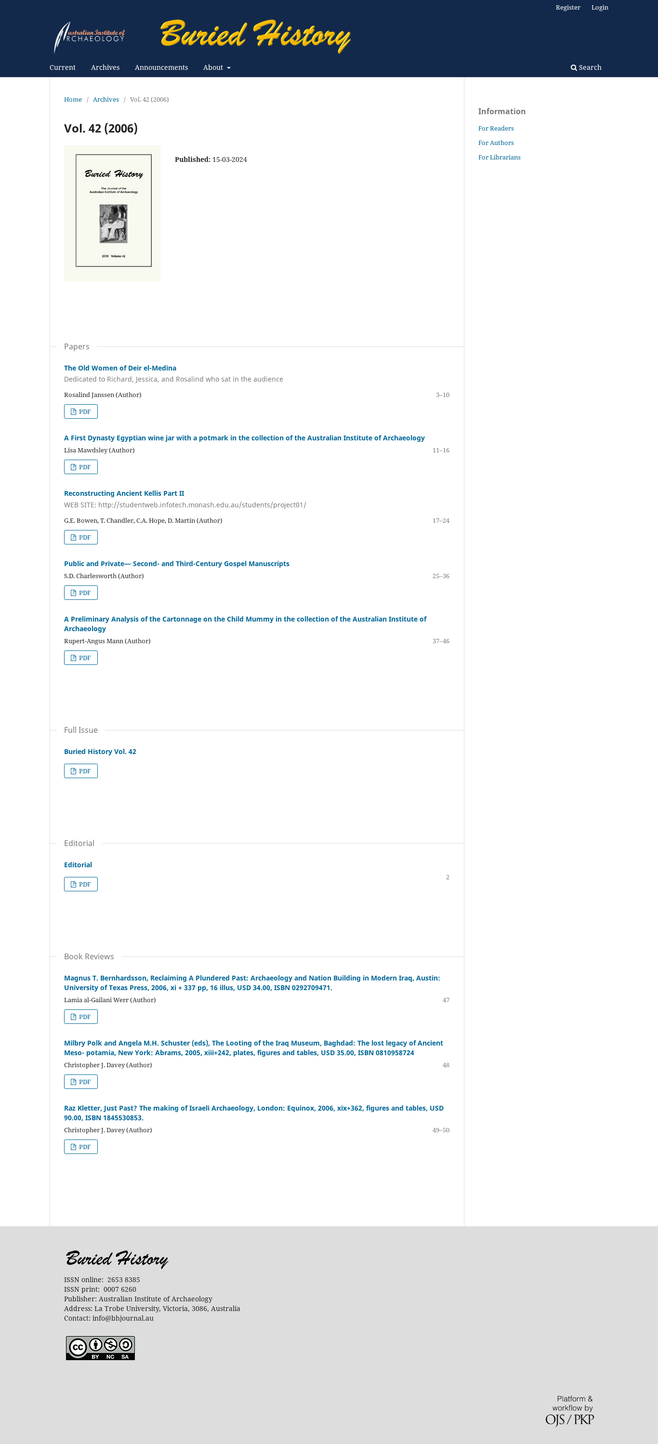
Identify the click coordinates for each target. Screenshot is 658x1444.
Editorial (78, 864)
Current (63, 67)
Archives (105, 67)
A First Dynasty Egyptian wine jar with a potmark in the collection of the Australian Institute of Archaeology (244, 437)
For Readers (496, 128)
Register (568, 7)
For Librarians (499, 157)
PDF (84, 411)
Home (73, 99)
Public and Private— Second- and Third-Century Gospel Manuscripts (177, 563)
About (214, 67)
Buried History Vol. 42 (100, 751)
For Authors (496, 142)
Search (589, 67)
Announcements (161, 67)
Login (600, 7)
